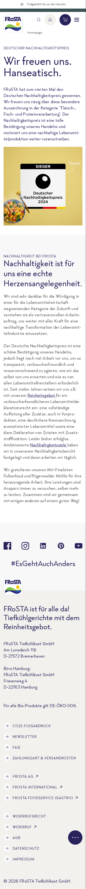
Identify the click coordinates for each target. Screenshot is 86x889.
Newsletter (25, 736)
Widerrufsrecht (29, 816)
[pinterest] (61, 546)
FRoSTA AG (23, 776)
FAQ (16, 747)
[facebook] (7, 546)
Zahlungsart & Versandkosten (44, 758)
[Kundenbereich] (50, 20)
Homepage (34, 33)
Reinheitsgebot (41, 395)
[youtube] (78, 546)
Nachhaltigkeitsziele (48, 445)
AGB (17, 837)
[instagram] (25, 546)
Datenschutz (26, 848)
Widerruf (22, 827)
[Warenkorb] (65, 20)
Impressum (23, 859)
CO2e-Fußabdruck (32, 726)
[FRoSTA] (13, 23)
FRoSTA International (35, 787)
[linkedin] (43, 546)
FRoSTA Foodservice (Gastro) (43, 798)
